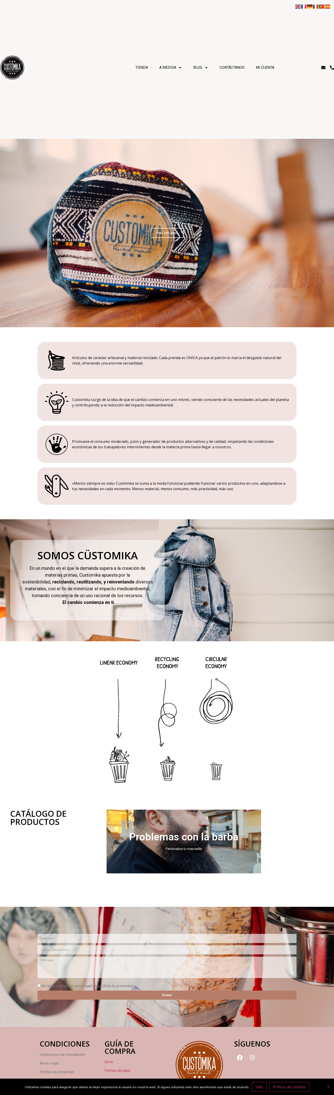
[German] (310, 6)
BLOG (197, 67)
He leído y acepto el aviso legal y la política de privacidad (87, 986)
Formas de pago (117, 1070)
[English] (298, 6)
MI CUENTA (265, 67)
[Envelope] (323, 68)
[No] (328, 1087)
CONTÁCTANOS (231, 67)
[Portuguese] (322, 6)
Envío (109, 1062)
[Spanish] (328, 6)
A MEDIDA (167, 67)
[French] (304, 6)
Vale (259, 1087)
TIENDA (141, 67)
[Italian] (316, 6)
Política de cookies (289, 1087)
